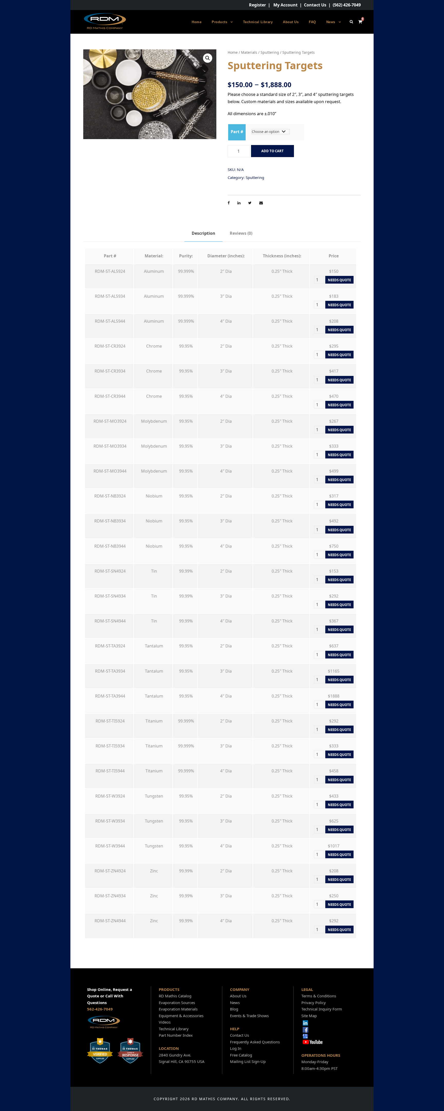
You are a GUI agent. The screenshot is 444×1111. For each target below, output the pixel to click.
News (330, 22)
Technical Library (258, 22)
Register (257, 5)
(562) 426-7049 (347, 5)
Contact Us (315, 5)
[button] (207, 58)
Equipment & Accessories (181, 1015)
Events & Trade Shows (249, 1015)
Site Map (309, 1015)
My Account (285, 5)
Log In (235, 1048)
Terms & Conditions (318, 995)
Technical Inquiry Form (321, 1008)
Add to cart (272, 151)
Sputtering (270, 52)
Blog (234, 1008)
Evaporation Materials (178, 1008)
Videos (165, 1022)
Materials (249, 52)
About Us (291, 22)
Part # (237, 131)
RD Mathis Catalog (175, 995)
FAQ (312, 22)
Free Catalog (241, 1055)
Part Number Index (176, 1035)
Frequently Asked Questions (255, 1041)
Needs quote (339, 280)
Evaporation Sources (177, 1002)
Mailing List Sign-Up (248, 1061)
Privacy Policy (313, 1002)
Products (219, 22)
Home (196, 22)
